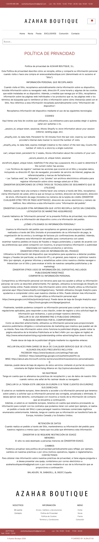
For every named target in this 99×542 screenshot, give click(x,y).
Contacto (75, 33)
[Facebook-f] (45, 539)
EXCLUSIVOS (50, 33)
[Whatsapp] (54, 539)
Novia (30, 33)
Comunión (63, 33)
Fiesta (38, 33)
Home (22, 33)
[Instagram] (49, 539)
